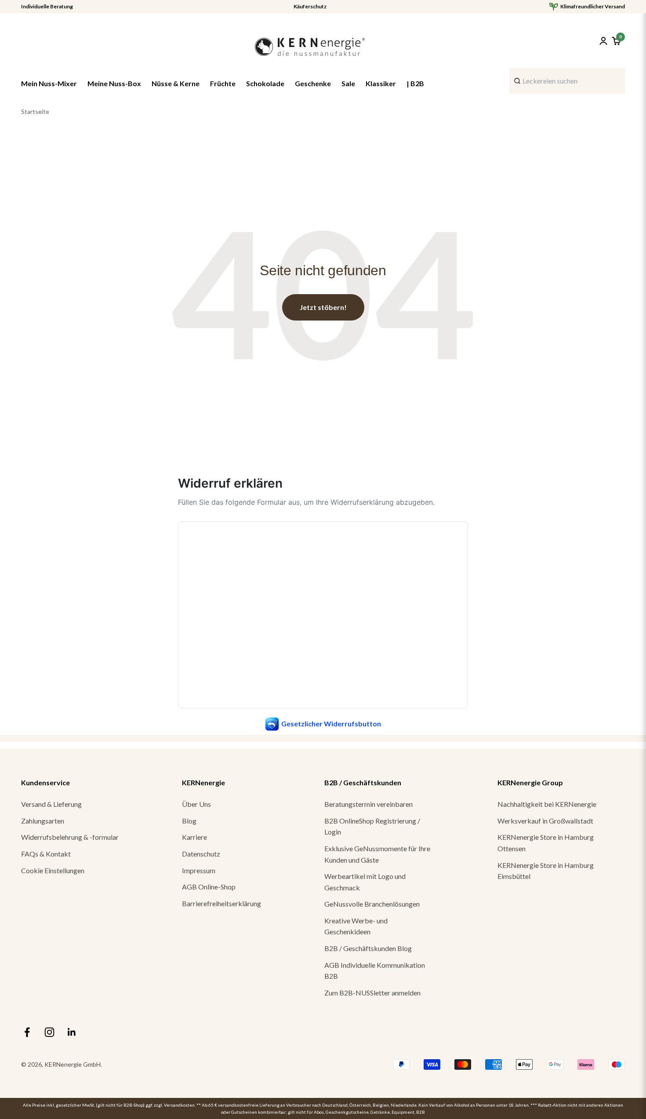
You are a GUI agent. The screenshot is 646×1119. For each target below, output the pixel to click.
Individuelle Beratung (47, 7)
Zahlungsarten (42, 820)
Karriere (194, 837)
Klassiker (381, 83)
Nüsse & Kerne (176, 83)
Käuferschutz (310, 7)
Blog (189, 820)
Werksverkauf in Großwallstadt (545, 820)
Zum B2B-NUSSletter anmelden (372, 992)
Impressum (198, 870)
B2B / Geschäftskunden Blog (368, 948)
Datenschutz (201, 853)
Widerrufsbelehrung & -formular (70, 837)
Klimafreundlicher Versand (592, 7)
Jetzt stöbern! (323, 307)
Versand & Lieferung (51, 804)
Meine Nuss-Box (114, 83)
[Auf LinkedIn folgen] (72, 1032)
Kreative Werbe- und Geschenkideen (356, 926)
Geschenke (313, 83)
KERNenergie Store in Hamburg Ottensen (545, 843)
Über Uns (196, 804)
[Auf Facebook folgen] (27, 1032)
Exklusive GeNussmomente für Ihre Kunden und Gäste (377, 854)
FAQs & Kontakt (46, 853)
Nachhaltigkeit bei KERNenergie (546, 804)
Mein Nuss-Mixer (49, 83)
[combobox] (567, 81)
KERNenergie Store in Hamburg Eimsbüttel (545, 871)
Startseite (35, 111)
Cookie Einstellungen (52, 870)
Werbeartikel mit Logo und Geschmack (365, 882)
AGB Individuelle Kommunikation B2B (374, 970)
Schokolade (265, 83)
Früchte (223, 83)
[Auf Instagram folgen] (49, 1032)
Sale (348, 83)
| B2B (415, 83)
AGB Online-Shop (209, 886)
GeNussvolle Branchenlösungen (372, 904)
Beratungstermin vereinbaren (368, 804)
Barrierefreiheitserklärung (221, 903)
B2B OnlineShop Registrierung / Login (372, 826)
